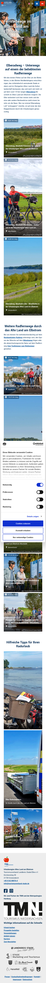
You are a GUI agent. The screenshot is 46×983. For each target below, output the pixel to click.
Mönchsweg (27, 340)
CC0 (24, 155)
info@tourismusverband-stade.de (16, 883)
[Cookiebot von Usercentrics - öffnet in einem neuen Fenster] (33, 444)
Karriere (7, 939)
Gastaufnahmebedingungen (21, 977)
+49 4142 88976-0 (11, 881)
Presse (7, 977)
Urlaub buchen (9, 927)
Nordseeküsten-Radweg (13, 337)
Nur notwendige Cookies (23, 537)
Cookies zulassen (23, 524)
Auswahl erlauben (23, 530)
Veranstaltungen (10, 933)
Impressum (17, 979)
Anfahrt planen (9, 936)
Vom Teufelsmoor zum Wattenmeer (20, 346)
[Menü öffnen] (37, 3)
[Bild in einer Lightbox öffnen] (23, 911)
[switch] (40, 492)
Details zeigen (33, 516)
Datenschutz (27, 979)
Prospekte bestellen (11, 930)
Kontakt (37, 977)
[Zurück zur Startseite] (6, 3)
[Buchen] (42, 3)
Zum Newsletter (10, 942)
